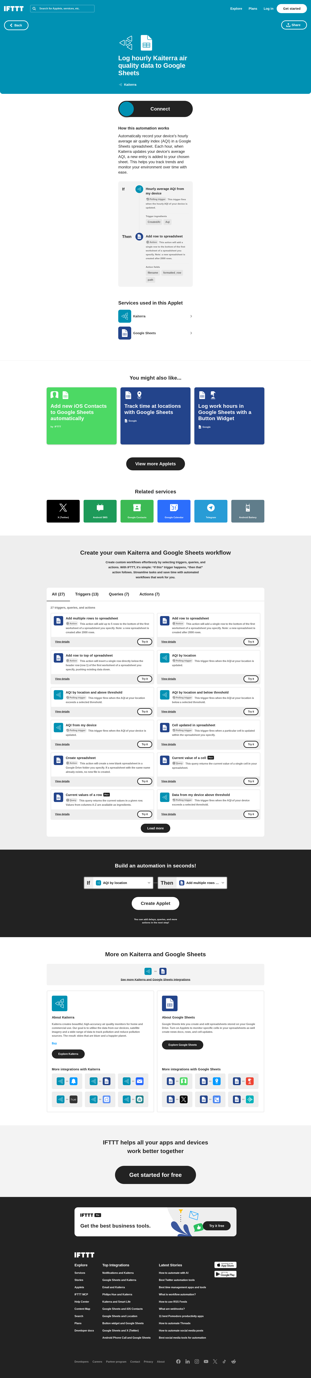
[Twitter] (215, 1361)
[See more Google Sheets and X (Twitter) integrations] (177, 1099)
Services (80, 1273)
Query (179, 763)
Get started (291, 8)
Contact (135, 1361)
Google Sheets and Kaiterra (119, 1280)
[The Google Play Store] (225, 1275)
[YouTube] (206, 1361)
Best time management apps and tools (182, 1287)
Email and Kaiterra (113, 1287)
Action (73, 623)
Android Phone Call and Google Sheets (126, 1338)
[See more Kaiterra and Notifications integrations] (67, 1081)
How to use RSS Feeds (173, 1301)
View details (62, 641)
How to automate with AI (173, 1273)
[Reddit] (233, 1361)
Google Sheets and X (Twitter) (120, 1330)
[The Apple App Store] (225, 1265)
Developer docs (84, 1330)
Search (79, 1316)
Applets (79, 1287)
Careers (97, 1361)
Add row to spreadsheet (164, 236)
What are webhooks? (172, 1309)
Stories (79, 1280)
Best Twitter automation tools (177, 1280)
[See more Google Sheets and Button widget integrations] (243, 1081)
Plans (253, 8)
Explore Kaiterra (68, 1054)
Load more (155, 828)
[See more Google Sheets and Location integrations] (210, 1081)
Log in (268, 8)
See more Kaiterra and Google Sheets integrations (155, 979)
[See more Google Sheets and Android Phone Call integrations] (210, 1099)
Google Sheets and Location (119, 1316)
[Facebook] (178, 1361)
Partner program (116, 1361)
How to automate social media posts (181, 1330)
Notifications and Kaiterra (118, 1273)
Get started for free (155, 1175)
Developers (82, 1361)
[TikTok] (224, 1361)
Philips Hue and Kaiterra (117, 1294)
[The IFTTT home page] (13, 9)
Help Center (82, 1301)
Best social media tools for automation (182, 1338)
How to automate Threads (174, 1323)
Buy (54, 1043)
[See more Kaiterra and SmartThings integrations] (133, 1099)
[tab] (58, 594)
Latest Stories (170, 1265)
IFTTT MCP (81, 1294)
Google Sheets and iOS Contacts (122, 1309)
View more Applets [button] (155, 463)
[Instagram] (197, 1361)
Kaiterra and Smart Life (116, 1301)
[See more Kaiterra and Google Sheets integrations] (100, 1081)
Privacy (148, 1361)
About (161, 1361)
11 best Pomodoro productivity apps (181, 1316)
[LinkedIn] (187, 1361)
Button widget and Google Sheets (123, 1323)
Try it (145, 641)
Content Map (82, 1309)
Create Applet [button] (155, 903)
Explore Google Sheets (182, 1044)
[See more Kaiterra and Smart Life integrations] (100, 1099)
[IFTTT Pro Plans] (210, 758)
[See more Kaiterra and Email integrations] (133, 1081)
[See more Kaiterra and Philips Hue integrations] (67, 1099)
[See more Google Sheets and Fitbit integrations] (243, 1099)
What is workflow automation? (177, 1294)
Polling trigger (184, 660)
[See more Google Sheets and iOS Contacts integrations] (177, 1081)
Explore (236, 8)
